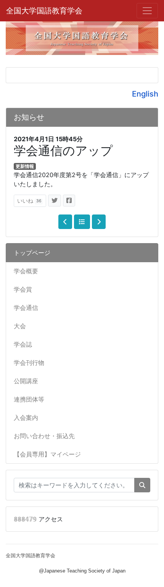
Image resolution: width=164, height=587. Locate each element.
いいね (29, 200)
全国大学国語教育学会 (44, 10)
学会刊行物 (29, 362)
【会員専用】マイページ (47, 454)
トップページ (32, 252)
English (145, 93)
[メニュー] (147, 10)
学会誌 (23, 344)
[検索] (142, 485)
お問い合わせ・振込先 (44, 436)
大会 (20, 326)
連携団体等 (29, 399)
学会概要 (26, 271)
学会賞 (23, 289)
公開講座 (26, 381)
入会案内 (26, 417)
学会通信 (26, 307)
